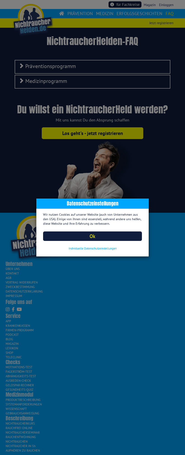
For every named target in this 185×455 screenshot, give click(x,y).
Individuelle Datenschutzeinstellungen (93, 248)
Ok (92, 236)
